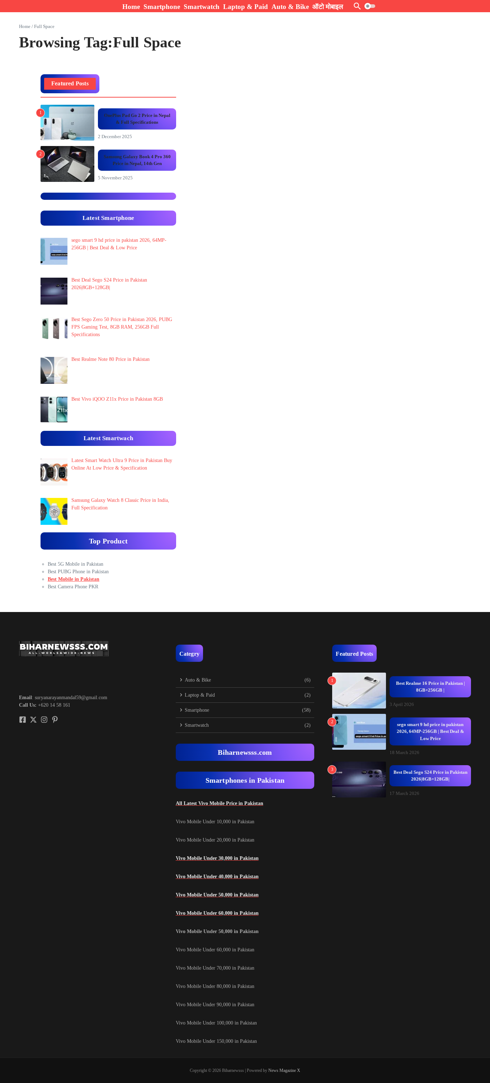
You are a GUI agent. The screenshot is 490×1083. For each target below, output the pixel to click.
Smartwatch (202, 6)
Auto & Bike (290, 6)
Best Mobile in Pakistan (73, 579)
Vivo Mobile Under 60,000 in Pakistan (217, 913)
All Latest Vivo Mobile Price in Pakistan (219, 803)
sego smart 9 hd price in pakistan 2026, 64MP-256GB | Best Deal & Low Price (430, 731)
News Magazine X (284, 1070)
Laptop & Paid (245, 6)
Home (131, 6)
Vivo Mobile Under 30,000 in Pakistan (217, 858)
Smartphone (161, 6)
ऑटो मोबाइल (327, 6)
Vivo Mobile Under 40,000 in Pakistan (217, 876)
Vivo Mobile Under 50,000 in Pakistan (217, 895)
